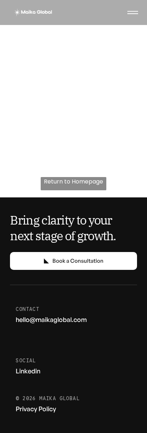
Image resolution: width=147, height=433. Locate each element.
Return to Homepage (73, 181)
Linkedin (28, 371)
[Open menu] (132, 12)
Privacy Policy (36, 409)
